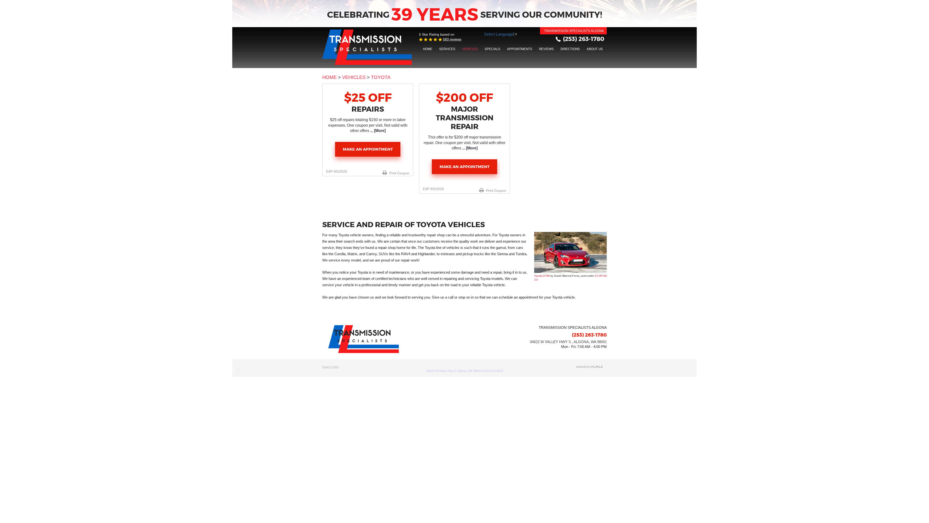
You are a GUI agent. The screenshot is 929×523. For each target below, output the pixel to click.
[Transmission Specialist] (367, 47)
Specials (492, 49)
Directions (570, 49)
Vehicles (470, 49)
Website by (591, 367)
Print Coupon (398, 173)
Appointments (519, 49)
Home (427, 49)
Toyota (380, 77)
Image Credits (330, 366)
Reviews (546, 49)
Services (447, 49)
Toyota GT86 (542, 275)
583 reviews (452, 39)
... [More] (377, 131)
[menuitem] (428, 49)
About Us (595, 49)
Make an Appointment (368, 149)
